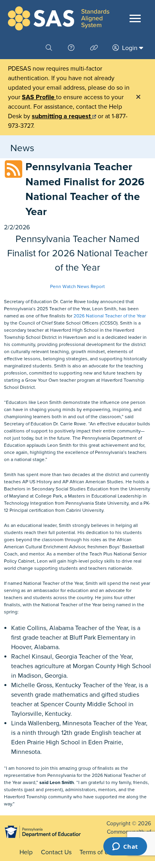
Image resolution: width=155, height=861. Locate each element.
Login (129, 48)
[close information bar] (138, 97)
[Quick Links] (95, 48)
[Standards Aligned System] (58, 18)
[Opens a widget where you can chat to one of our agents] (125, 847)
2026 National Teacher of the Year (110, 316)
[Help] (72, 48)
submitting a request (62, 116)
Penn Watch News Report (77, 286)
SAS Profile (39, 97)
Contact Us (56, 852)
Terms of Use (97, 852)
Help (26, 852)
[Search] (49, 48)
